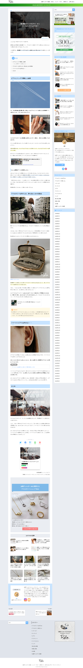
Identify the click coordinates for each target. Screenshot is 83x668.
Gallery (52, 1)
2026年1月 (57, 231)
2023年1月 (57, 322)
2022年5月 (57, 343)
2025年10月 (57, 238)
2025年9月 (57, 241)
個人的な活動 (58, 198)
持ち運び (48, 474)
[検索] (73, 9)
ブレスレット (58, 191)
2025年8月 (57, 244)
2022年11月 (57, 327)
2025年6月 (57, 249)
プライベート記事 (59, 164)
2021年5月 (57, 373)
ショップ (56, 1)
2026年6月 (57, 218)
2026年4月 (57, 223)
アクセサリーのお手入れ (60, 178)
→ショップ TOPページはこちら (30, 528)
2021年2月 (57, 381)
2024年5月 (57, 282)
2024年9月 (57, 271)
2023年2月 (57, 320)
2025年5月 (57, 251)
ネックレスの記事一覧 (64, 90)
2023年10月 (57, 299)
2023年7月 (57, 307)
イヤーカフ (57, 183)
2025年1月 (57, 261)
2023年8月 (57, 304)
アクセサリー (29, 474)
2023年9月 (57, 302)
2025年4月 (57, 254)
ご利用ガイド (65, 1)
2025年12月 (57, 233)
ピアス (48, 472)
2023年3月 (57, 317)
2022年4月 (57, 345)
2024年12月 (57, 264)
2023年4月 (57, 315)
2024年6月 (57, 279)
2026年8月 (57, 213)
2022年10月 (57, 330)
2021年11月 (57, 358)
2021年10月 (57, 360)
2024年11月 (57, 266)
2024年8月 (57, 274)
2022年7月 (57, 337)
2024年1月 (57, 292)
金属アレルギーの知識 (45, 1)
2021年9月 (57, 363)
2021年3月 (57, 378)
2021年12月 (57, 355)
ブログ (60, 1)
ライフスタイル (58, 193)
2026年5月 (57, 221)
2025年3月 (57, 256)
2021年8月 (57, 365)
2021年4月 (57, 376)
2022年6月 (57, 340)
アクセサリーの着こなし (60, 180)
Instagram (25, 601)
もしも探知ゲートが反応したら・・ (21, 63)
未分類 (56, 203)
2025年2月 (57, 259)
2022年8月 (57, 335)
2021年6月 (57, 370)
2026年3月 (57, 226)
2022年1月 (57, 353)
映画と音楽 (57, 201)
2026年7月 (57, 216)
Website (29, 601)
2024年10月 (57, 269)
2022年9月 (57, 332)
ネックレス (44, 472)
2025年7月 (57, 246)
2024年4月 (57, 284)
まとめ (14, 70)
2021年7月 (57, 368)
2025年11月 (57, 236)
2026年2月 (57, 228)
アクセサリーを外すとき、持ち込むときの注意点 (23, 66)
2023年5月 (57, 312)
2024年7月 (57, 277)
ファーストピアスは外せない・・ (19, 68)
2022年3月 (57, 348)
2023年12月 (57, 294)
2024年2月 (57, 289)
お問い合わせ (71, 1)
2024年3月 (57, 287)
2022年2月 (57, 350)
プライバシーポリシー (56, 664)
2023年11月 (57, 297)
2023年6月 (57, 310)
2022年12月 (57, 325)
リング (44, 474)
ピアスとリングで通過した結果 (19, 61)
